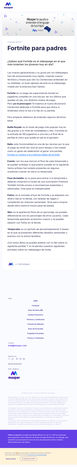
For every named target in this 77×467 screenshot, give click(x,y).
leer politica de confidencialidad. (37, 455)
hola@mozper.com (17, 345)
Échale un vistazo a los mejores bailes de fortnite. (33, 154)
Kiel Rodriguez (24, 264)
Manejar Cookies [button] (11, 458)
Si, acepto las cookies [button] (28, 458)
